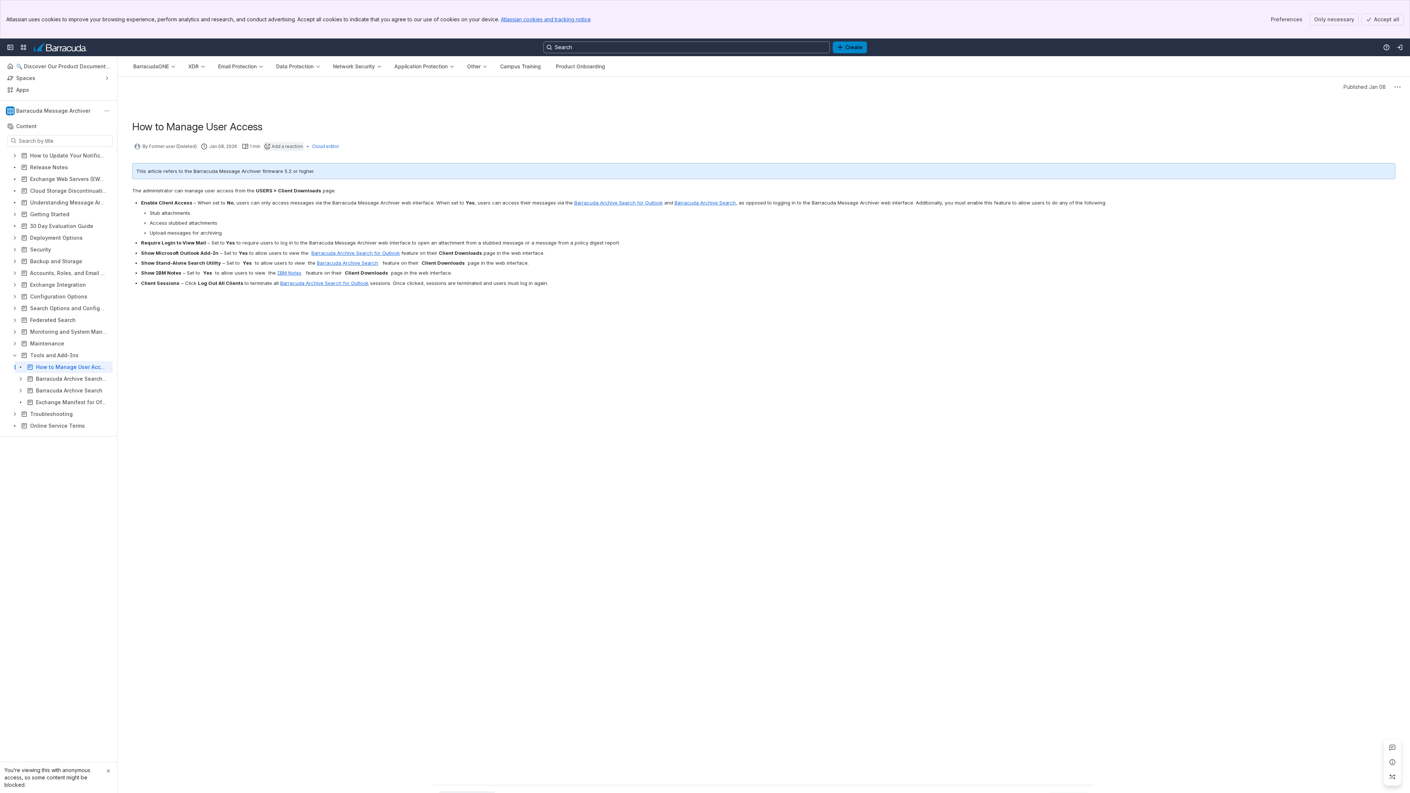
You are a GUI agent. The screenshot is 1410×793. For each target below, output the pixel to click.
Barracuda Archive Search (705, 203)
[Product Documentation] (60, 47)
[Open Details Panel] (1392, 762)
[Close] (108, 771)
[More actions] (106, 110)
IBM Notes (289, 273)
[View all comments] (1392, 747)
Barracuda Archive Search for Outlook (618, 203)
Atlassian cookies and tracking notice (546, 19)
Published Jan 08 (1365, 87)
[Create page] (1392, 777)
